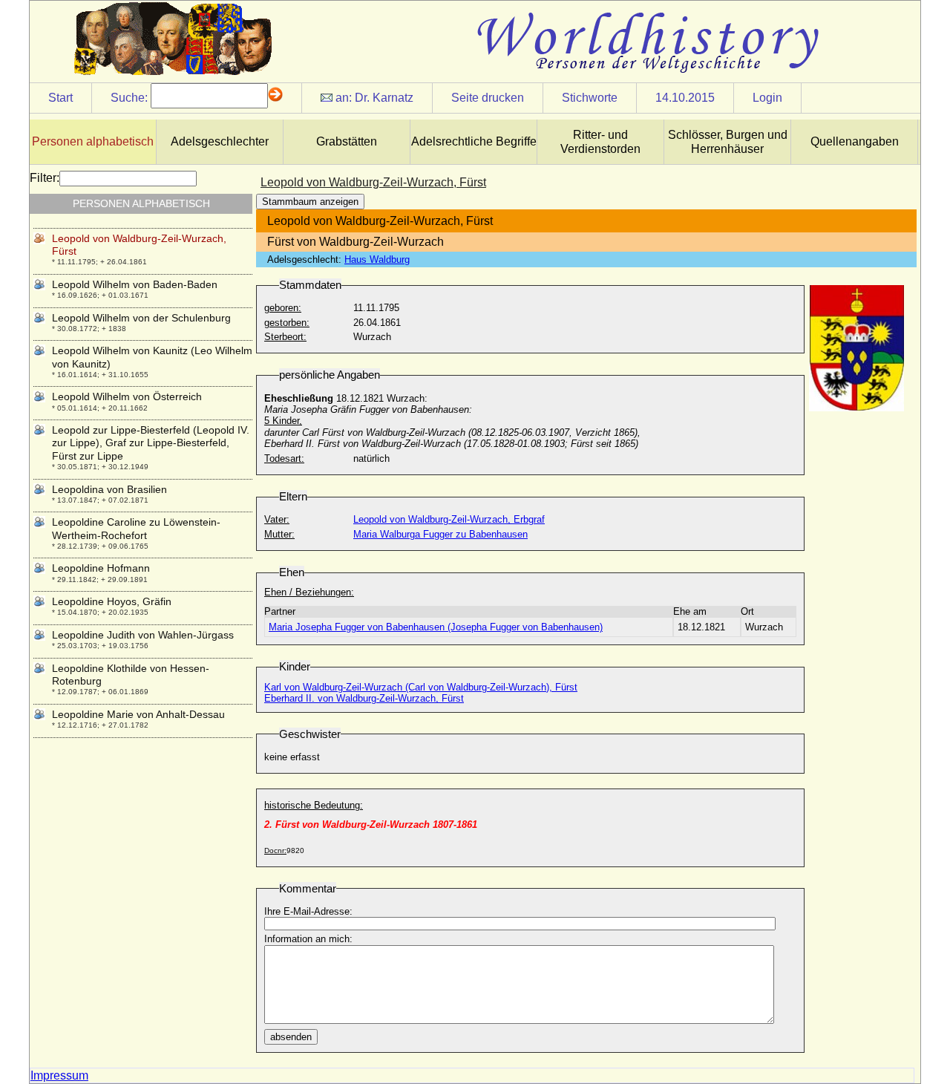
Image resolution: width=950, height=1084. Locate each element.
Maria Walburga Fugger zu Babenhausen (440, 534)
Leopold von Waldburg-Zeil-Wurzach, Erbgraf (449, 519)
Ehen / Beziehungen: (309, 592)
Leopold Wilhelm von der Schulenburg (141, 318)
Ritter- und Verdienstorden (600, 141)
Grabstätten (346, 141)
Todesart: (284, 458)
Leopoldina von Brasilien (109, 489)
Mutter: (279, 534)
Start (60, 97)
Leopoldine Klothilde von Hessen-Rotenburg (130, 674)
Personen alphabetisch (93, 141)
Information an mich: (308, 938)
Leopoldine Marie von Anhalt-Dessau (138, 714)
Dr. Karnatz (384, 97)
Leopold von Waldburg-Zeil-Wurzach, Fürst (139, 244)
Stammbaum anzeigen (310, 201)
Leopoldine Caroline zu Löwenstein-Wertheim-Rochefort (136, 528)
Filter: (44, 178)
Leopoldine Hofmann (101, 568)
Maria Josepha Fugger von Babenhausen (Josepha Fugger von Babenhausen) (436, 627)
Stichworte (590, 97)
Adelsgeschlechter (220, 141)
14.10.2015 (685, 97)
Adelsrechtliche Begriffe (474, 141)
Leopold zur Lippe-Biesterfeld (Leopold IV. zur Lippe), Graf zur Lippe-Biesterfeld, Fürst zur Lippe (150, 443)
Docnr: (275, 850)
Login (767, 97)
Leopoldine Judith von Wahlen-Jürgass (143, 635)
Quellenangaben (854, 141)
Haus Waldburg (377, 259)
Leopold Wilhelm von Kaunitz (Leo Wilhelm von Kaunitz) (152, 357)
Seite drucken (487, 97)
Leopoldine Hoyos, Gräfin (111, 601)
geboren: (282, 307)
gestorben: (286, 322)
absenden (291, 1036)
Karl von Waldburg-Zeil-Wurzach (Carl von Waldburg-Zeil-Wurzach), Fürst (420, 687)
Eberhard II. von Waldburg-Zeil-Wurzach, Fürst (364, 698)
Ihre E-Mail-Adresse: (308, 911)
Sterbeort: (285, 336)
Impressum (59, 1075)
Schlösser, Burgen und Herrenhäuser (727, 141)
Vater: (276, 519)
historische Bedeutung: (313, 805)
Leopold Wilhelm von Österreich (127, 396)
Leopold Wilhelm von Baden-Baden (134, 284)
